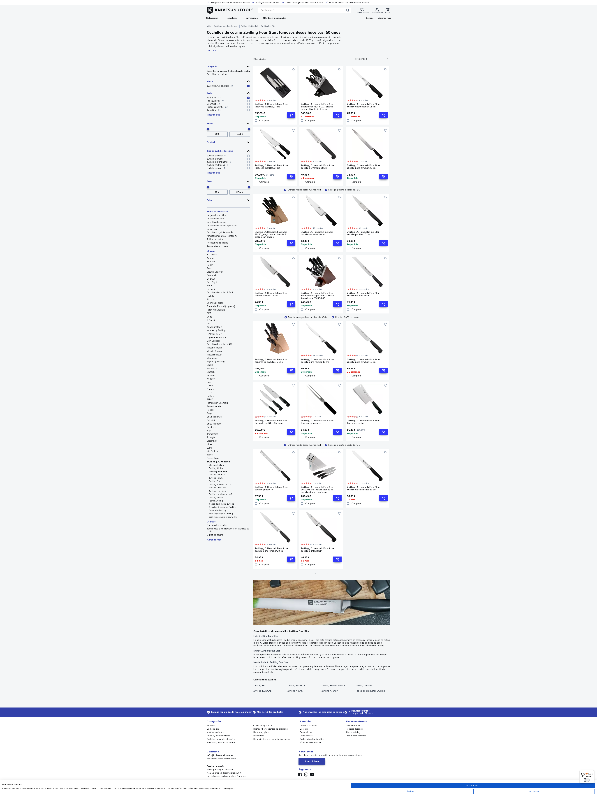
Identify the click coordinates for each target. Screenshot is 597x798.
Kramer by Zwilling (216, 330)
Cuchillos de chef (215, 218)
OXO (209, 392)
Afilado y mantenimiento (218, 735)
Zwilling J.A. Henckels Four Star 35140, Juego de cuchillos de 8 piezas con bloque (271, 234)
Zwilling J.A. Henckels (249, 26)
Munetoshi (212, 368)
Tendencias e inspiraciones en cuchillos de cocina (228, 530)
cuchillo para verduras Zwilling (223, 517)
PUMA (210, 399)
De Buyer (211, 278)
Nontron (211, 378)
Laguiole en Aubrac (216, 337)
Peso (209, 181)
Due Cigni (212, 282)
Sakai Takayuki (214, 416)
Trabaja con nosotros (356, 735)
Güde (209, 316)
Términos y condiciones (310, 742)
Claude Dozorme (215, 271)
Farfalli (210, 296)
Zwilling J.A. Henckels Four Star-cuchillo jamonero (271, 488)
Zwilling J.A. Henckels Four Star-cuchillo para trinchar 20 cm (271, 549)
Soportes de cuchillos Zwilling (222, 507)
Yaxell (210, 454)
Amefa (210, 258)
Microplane (212, 358)
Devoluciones (306, 732)
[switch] (587, 780)
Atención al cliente (308, 725)
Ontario (210, 389)
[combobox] (371, 59)
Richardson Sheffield (217, 402)
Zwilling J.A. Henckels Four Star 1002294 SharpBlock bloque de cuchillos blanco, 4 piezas (317, 489)
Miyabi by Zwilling (215, 361)
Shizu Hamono (214, 423)
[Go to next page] (327, 573)
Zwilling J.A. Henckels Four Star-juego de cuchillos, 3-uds (271, 105)
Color (209, 200)
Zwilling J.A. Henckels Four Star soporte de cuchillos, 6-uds (271, 360)
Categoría (212, 66)
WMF (209, 447)
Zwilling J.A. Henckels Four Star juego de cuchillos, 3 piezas (271, 422)
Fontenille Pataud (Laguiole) (221, 306)
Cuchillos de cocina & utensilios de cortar (228, 71)
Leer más (211, 50)
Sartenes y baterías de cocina (221, 742)
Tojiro (209, 430)
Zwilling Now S (216, 478)
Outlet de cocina (215, 535)
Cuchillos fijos (213, 729)
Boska (210, 268)
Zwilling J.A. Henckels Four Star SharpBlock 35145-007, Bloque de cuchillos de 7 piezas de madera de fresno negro (317, 106)
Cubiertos (212, 229)
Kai (208, 323)
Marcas (211, 251)
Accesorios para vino (217, 246)
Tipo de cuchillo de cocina (220, 151)
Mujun (210, 365)
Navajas (211, 725)
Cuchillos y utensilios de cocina (226, 26)
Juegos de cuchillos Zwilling (221, 504)
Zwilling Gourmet (217, 474)
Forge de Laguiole (216, 309)
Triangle (211, 437)
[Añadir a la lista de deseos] (293, 69)
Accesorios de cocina (217, 242)
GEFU (209, 313)
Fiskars (210, 299)
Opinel (210, 385)
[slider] (208, 129)
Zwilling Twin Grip (217, 491)
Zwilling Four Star (218, 471)
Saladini (211, 420)
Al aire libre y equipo (262, 725)
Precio (210, 123)
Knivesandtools (214, 327)
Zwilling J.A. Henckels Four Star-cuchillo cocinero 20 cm (317, 233)
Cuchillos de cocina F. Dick (220, 292)
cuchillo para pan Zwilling (221, 513)
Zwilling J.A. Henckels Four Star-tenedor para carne (317, 422)
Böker (210, 265)
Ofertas (211, 521)
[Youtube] (312, 774)
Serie (209, 93)
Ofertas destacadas (217, 525)
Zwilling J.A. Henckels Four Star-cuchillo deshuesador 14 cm (363, 105)
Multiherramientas (215, 732)
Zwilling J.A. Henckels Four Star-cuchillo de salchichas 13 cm (363, 488)
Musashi (211, 372)
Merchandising (353, 732)
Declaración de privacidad (312, 739)
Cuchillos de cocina (216, 222)
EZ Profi (211, 289)
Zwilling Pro (214, 481)
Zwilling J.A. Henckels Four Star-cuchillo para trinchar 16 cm (363, 360)
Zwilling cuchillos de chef (220, 494)
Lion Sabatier (213, 340)
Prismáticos (258, 735)
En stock (211, 142)
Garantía (304, 729)
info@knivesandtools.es (220, 755)
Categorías (212, 18)
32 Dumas (212, 254)
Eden (209, 285)
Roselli (210, 409)
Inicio (209, 26)
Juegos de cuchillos (216, 215)
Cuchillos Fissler (215, 303)
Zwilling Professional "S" (220, 484)
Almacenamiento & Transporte (222, 235)
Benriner (211, 261)
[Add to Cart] (291, 115)
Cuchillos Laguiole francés (220, 232)
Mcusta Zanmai (214, 351)
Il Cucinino (212, 320)
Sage (209, 413)
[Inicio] (230, 9)
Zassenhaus (213, 458)
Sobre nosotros (353, 725)
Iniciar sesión (377, 12)
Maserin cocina (214, 347)
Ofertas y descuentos (274, 18)
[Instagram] (306, 774)
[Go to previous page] (315, 573)
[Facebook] (300, 774)
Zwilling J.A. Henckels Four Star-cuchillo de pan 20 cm (363, 294)
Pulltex (210, 396)
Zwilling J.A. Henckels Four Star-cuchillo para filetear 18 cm (317, 360)
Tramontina (212, 434)
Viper (209, 444)
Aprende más (214, 539)
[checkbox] (248, 86)
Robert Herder (214, 406)
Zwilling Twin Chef (217, 487)
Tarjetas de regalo (354, 729)
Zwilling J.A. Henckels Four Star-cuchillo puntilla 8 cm (317, 549)
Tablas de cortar (215, 239)
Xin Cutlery (212, 451)
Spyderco (211, 427)
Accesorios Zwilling (218, 510)
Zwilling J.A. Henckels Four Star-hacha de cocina (363, 422)
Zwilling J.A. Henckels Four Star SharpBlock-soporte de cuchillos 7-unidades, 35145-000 (317, 295)
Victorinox (212, 440)
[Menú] (592, 772)
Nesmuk (211, 375)
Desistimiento (306, 735)
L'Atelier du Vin (214, 334)
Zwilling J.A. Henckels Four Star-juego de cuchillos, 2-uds (271, 166)
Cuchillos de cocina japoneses (222, 225)
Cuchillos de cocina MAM (219, 344)
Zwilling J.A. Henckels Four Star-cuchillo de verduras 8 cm (317, 166)
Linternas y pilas (261, 732)
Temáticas (231, 18)
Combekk (211, 275)
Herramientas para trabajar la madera (271, 739)
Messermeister (214, 354)
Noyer (210, 382)
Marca (210, 81)
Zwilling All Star (216, 468)
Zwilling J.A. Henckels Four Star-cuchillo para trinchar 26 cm (363, 166)
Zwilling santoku (216, 497)
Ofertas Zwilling (216, 465)
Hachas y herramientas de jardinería (270, 729)
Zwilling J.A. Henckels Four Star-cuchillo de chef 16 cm (271, 294)
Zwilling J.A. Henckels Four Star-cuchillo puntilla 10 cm (363, 233)
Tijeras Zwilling (216, 500)
